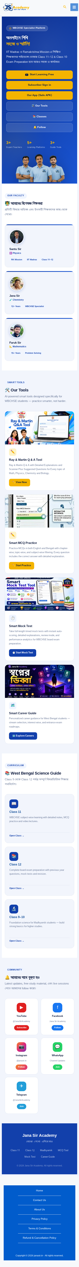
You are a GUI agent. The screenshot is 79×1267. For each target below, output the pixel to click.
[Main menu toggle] (74, 7)
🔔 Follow (39, 127)
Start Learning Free (42, 74)
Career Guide (48, 1156)
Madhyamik (46, 1150)
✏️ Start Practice (21, 565)
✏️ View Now (19, 482)
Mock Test (29, 1156)
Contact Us (39, 1200)
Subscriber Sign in (39, 85)
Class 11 (15, 1150)
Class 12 (30, 1150)
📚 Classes (39, 116)
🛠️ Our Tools (39, 106)
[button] (65, 7)
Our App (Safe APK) (39, 95)
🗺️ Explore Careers (23, 735)
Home (39, 1191)
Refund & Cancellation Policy (39, 1238)
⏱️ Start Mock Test (22, 652)
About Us (39, 1209)
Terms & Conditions (39, 1228)
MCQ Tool (63, 1150)
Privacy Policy (40, 1219)
